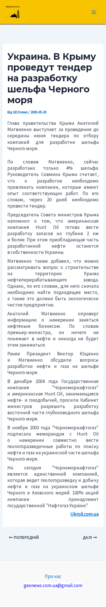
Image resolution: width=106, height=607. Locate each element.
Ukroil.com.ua (84, 514)
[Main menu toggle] (94, 12)
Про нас (53, 576)
